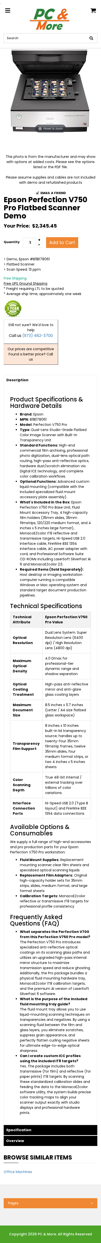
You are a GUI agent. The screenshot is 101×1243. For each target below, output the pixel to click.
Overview (15, 1140)
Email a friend (53, 193)
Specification (18, 1129)
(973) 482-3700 (37, 335)
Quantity (12, 242)
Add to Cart (62, 242)
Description (17, 380)
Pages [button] (13, 1203)
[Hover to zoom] (50, 91)
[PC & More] (50, 19)
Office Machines (18, 1171)
